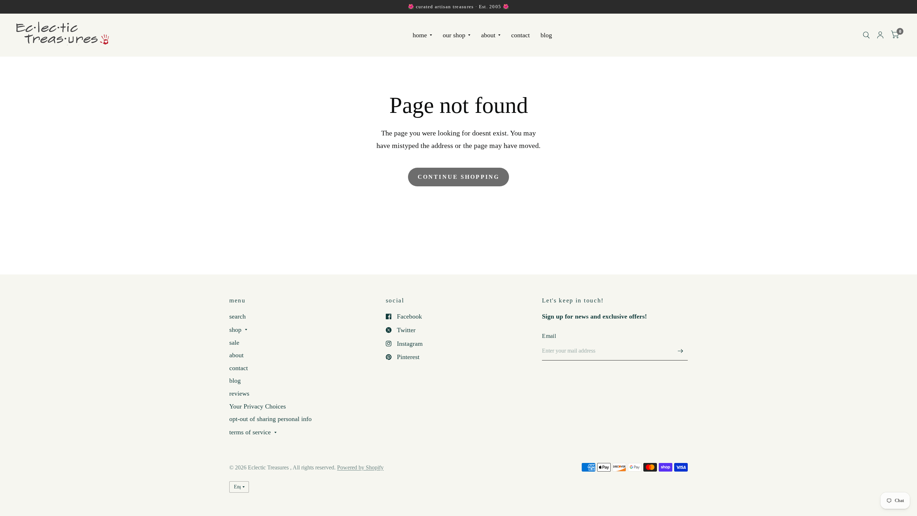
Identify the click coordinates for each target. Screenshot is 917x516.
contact (520, 35)
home (420, 35)
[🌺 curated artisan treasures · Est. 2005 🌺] (458, 7)
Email (549, 336)
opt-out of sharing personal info (270, 418)
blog (546, 35)
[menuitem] (422, 35)
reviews (239, 393)
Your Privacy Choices (257, 406)
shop (235, 329)
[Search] (866, 35)
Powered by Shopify (360, 467)
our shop (454, 35)
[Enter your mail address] (680, 351)
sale (234, 342)
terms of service (250, 432)
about (488, 35)
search (237, 316)
